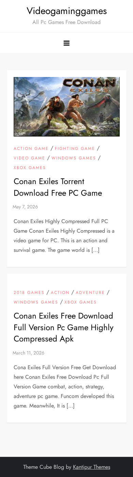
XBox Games (30, 168)
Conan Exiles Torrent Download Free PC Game (58, 187)
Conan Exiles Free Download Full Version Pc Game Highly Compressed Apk (64, 327)
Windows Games (73, 158)
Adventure (90, 293)
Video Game (29, 158)
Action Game (31, 149)
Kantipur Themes (91, 467)
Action (60, 293)
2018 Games (29, 293)
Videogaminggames (67, 11)
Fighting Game (75, 149)
